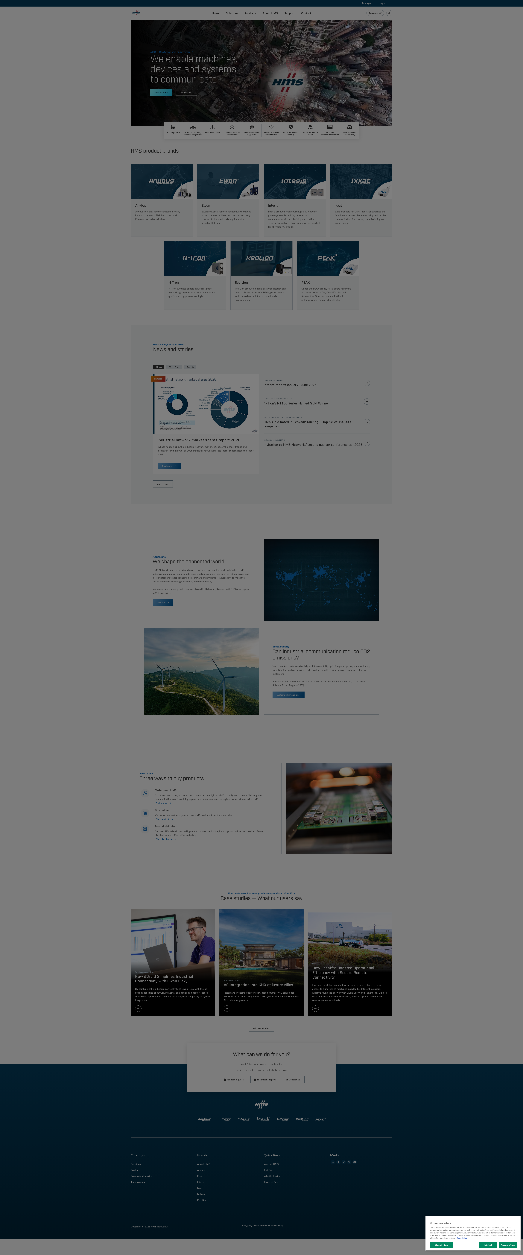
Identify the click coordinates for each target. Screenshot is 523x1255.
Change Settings (441, 1245)
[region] (473, 1233)
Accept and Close (508, 1245)
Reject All (488, 1245)
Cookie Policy (462, 1238)
